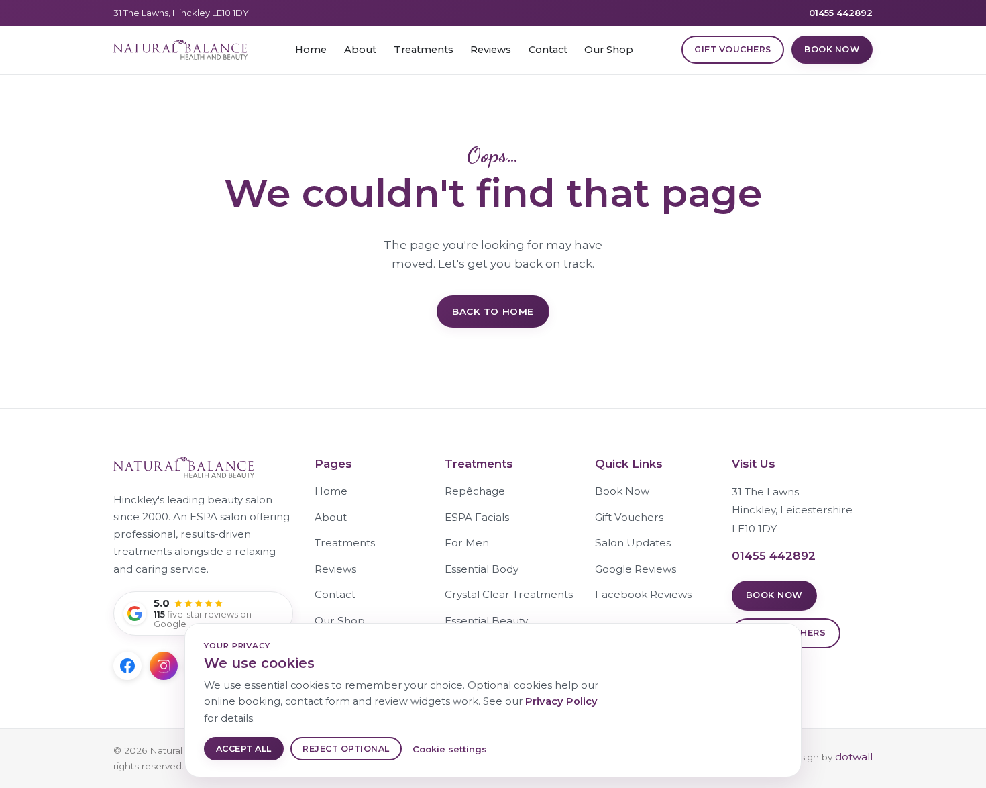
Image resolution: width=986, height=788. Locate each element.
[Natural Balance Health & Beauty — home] (180, 50)
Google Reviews (635, 568)
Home (311, 50)
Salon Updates (633, 542)
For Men (467, 542)
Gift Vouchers (732, 49)
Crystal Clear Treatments (509, 594)
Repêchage (475, 491)
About (360, 50)
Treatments (423, 50)
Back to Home (493, 311)
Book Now (831, 49)
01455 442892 (841, 12)
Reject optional (346, 749)
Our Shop (608, 50)
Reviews (490, 50)
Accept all (244, 749)
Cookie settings (450, 749)
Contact (548, 50)
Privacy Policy (561, 701)
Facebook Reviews (643, 594)
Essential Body (481, 568)
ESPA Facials (477, 517)
